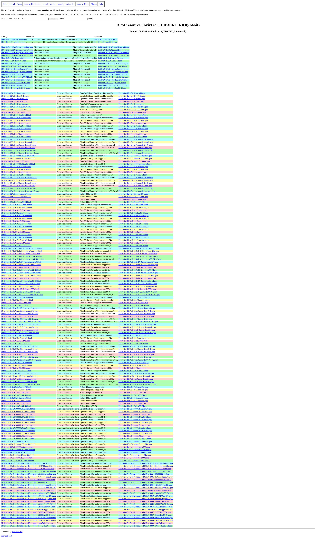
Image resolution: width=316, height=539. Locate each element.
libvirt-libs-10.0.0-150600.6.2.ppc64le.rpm (135, 444)
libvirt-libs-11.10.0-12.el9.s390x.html (15, 341)
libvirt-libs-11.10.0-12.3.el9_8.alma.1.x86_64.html (21, 270)
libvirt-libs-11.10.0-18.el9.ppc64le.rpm (133, 207)
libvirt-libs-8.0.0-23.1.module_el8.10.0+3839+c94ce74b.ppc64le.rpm (145, 520)
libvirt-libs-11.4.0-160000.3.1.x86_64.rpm (134, 428)
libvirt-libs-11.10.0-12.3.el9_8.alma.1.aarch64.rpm (138, 262)
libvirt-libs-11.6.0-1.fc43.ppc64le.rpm (133, 401)
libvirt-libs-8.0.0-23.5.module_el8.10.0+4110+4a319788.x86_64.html (28, 471)
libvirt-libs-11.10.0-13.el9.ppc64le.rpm (133, 240)
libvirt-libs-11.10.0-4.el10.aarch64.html (16, 363)
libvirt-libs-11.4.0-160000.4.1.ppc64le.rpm (135, 411)
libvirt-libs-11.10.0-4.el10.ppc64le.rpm (133, 365)
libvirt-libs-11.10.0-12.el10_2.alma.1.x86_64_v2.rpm (139, 294)
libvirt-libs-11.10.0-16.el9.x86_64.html (16, 224)
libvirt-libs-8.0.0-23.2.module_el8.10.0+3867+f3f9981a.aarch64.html (28, 507)
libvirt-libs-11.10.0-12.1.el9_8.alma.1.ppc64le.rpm (138, 275)
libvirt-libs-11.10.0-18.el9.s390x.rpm (132, 210)
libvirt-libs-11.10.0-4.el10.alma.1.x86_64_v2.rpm (137, 384)
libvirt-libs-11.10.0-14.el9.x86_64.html (16, 235)
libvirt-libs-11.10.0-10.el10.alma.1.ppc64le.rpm (136, 349)
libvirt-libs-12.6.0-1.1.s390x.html (14, 101)
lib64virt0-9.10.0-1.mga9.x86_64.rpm (112, 66)
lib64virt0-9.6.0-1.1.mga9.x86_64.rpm (113, 77)
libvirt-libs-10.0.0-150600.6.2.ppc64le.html (18, 444)
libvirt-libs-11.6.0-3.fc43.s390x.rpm (132, 392)
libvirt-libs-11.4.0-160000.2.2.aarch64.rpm (135, 431)
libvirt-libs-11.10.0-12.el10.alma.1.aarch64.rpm (136, 308)
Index (5, 4)
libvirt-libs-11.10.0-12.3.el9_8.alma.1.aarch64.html (21, 262)
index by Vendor (49, 4)
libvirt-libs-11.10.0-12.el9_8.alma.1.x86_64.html (20, 333)
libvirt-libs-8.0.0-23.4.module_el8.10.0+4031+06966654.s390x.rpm (144, 480)
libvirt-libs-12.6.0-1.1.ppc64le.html (15, 96)
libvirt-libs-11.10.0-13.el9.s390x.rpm (132, 243)
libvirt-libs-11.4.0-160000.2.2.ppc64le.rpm (135, 433)
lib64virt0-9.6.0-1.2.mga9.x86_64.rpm (113, 72)
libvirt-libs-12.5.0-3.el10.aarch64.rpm (133, 118)
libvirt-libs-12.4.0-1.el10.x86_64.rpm (132, 175)
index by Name (83, 4)
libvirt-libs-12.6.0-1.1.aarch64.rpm (131, 93)
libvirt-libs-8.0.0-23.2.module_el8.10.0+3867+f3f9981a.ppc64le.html (28, 509)
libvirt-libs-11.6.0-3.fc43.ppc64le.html (16, 390)
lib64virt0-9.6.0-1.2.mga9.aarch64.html (16, 69)
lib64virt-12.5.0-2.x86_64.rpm (105, 42)
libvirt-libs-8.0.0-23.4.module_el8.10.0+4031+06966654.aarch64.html (28, 474)
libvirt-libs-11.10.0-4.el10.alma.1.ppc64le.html (19, 376)
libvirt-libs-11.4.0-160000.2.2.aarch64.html (18, 431)
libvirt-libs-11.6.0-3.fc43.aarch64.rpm (133, 387)
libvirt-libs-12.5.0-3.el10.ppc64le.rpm (133, 120)
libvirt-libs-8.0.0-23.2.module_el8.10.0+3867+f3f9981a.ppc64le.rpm (145, 509)
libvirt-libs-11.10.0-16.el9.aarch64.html (16, 216)
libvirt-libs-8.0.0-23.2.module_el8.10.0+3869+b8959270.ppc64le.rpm (145, 499)
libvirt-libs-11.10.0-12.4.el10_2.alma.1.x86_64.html (21, 256)
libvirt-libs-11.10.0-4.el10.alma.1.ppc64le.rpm (136, 376)
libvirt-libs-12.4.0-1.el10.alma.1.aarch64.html (19, 177)
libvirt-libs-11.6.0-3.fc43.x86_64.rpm (132, 395)
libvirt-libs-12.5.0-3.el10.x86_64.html (16, 126)
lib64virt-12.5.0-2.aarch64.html (13, 39)
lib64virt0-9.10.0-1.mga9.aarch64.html (16, 63)
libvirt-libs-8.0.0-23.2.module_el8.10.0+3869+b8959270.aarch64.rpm (145, 496)
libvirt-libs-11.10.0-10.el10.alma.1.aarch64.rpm (136, 346)
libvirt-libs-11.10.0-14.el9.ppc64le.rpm (133, 229)
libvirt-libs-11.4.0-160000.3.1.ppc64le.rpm (135, 422)
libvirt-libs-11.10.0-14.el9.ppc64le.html (16, 229)
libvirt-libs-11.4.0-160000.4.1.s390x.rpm (134, 414)
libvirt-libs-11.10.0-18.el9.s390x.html (15, 210)
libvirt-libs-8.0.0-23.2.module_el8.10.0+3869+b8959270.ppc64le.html (28, 499)
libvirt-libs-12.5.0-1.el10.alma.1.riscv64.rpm (135, 145)
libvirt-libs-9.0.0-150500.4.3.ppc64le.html (17, 455)
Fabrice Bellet (6, 536)
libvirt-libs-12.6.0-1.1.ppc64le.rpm (131, 96)
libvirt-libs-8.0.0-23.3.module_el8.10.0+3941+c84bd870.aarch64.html (28, 485)
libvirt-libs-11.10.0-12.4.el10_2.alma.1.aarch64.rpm (138, 248)
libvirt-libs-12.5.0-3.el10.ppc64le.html (16, 120)
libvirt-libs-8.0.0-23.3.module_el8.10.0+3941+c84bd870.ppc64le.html (28, 488)
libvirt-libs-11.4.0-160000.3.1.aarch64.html (18, 420)
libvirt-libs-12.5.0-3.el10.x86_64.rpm (132, 126)
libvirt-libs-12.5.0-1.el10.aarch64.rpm (133, 129)
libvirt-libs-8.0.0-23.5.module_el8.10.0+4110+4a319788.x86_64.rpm (145, 471)
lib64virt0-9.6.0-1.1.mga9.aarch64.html (16, 74)
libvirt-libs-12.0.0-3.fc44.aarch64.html (16, 194)
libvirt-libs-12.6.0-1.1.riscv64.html (14, 99)
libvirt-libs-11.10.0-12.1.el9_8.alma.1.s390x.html (20, 278)
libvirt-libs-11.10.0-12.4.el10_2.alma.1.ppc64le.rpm (138, 251)
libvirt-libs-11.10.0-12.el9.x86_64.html (16, 343)
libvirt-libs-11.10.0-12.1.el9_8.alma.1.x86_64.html (21, 281)
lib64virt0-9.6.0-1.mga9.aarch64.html (15, 80)
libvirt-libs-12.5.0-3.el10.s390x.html (15, 123)
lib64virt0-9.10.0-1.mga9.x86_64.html (16, 66)
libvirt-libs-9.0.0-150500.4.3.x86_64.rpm (134, 460)
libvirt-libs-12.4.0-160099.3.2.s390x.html (17, 161)
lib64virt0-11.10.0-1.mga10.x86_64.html (17, 55)
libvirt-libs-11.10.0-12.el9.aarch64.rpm (133, 335)
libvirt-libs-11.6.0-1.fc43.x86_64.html (16, 406)
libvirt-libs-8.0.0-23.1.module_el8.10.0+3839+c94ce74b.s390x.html (27, 523)
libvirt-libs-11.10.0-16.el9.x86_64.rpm (133, 224)
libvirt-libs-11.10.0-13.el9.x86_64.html (16, 246)
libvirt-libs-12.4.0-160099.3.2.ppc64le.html (18, 158)
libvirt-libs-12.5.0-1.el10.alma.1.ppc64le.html (19, 142)
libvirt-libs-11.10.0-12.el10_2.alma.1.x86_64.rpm (137, 292)
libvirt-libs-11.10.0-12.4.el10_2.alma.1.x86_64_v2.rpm (139, 259)
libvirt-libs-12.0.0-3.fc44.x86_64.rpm (133, 202)
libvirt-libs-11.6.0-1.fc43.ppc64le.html (16, 401)
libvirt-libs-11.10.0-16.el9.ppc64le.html (16, 218)
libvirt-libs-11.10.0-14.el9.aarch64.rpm (133, 226)
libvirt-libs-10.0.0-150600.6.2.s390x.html (17, 447)
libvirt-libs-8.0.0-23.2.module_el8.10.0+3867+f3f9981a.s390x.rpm (144, 512)
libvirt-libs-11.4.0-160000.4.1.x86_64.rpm (134, 417)
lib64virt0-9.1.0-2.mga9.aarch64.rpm (112, 85)
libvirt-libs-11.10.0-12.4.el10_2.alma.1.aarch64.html (21, 248)
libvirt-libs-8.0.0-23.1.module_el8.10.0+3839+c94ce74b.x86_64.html (28, 526)
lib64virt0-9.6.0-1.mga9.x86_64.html (15, 83)
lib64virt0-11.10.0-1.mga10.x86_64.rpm (113, 55)
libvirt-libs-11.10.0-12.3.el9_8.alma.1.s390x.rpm (137, 267)
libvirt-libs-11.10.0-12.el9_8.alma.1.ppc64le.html (20, 327)
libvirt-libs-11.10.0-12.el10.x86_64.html (16, 305)
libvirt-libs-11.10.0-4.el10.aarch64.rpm (133, 363)
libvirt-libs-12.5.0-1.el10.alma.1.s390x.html (18, 148)
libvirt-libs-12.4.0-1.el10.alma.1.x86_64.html (18, 188)
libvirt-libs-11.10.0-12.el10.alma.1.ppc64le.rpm (136, 311)
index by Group (16, 4)
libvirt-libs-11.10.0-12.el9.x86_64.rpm (133, 343)
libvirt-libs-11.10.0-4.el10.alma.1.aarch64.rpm (136, 373)
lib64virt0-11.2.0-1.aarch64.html (14, 58)
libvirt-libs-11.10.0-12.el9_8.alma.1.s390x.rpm (136, 330)
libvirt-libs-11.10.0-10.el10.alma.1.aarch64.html (19, 346)
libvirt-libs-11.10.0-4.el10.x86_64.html (16, 371)
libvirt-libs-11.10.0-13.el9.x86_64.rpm (133, 246)
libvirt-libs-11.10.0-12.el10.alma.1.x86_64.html (19, 319)
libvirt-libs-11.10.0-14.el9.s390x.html (15, 232)
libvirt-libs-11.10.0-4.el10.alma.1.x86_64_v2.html (20, 384)
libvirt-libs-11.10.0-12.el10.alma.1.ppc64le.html (19, 311)
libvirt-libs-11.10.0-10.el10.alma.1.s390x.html (19, 354)
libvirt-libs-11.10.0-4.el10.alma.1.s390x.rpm (135, 379)
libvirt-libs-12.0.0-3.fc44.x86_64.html (16, 202)
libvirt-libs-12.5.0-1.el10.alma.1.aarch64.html (19, 139)
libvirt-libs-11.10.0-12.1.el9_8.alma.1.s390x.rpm (137, 278)
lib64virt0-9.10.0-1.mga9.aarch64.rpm (113, 63)
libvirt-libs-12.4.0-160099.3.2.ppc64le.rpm (135, 158)
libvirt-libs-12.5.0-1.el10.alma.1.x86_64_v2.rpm (137, 153)
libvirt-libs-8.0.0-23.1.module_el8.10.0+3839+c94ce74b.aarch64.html (28, 518)
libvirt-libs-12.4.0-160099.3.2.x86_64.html (18, 164)
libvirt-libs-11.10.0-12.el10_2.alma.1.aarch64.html (20, 284)
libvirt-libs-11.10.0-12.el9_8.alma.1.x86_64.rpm (137, 333)
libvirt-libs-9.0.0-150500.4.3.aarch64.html (17, 452)
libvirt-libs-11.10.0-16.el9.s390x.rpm (132, 221)
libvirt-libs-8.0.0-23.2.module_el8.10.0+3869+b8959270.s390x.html (28, 501)
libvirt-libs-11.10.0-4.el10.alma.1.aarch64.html (19, 373)
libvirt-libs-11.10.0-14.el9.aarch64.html (16, 226)
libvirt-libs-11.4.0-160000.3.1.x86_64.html (18, 428)
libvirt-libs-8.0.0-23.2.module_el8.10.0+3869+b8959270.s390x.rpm (144, 501)
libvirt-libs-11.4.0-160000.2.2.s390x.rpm (134, 436)
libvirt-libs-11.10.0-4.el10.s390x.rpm (132, 368)
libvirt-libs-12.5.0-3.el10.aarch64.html (16, 118)
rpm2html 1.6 (17, 532)
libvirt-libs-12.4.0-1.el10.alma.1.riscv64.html (18, 183)
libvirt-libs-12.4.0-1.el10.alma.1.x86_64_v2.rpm (137, 191)
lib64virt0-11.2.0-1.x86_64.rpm (110, 61)
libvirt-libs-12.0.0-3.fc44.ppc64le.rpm (133, 197)
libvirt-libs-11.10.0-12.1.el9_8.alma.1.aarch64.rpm (138, 273)
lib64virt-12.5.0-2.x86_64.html (13, 42)
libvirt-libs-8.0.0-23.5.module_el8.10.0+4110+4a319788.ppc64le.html (28, 466)
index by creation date (66, 4)
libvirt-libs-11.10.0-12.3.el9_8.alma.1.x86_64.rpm (137, 270)
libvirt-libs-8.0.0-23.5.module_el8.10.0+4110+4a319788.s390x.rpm (144, 469)
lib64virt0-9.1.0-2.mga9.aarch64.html (15, 85)
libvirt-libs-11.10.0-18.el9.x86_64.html (16, 213)
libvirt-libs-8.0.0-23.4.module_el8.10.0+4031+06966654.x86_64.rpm (145, 482)
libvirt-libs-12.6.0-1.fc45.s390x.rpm (132, 112)
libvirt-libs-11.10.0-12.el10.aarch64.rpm (133, 297)
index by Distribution (32, 4)
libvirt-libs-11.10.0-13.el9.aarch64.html (16, 237)
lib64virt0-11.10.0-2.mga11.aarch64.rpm (113, 47)
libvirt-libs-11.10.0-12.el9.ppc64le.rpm (133, 338)
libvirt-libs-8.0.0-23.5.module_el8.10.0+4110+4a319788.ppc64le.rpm (145, 466)
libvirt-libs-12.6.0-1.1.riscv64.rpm (131, 99)
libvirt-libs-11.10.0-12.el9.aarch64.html (16, 335)
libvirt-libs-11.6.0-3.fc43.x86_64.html (16, 395)
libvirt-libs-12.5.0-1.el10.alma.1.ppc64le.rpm (135, 142)
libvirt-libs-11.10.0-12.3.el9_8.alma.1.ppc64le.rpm (138, 265)
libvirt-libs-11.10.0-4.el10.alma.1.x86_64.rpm (136, 382)
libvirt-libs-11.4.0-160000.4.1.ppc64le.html (18, 411)
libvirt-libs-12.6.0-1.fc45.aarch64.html (16, 107)
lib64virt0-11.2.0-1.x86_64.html (13, 61)
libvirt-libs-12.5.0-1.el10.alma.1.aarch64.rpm (135, 139)
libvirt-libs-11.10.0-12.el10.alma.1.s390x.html (19, 316)
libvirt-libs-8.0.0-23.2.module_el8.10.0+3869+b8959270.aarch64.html (28, 496)
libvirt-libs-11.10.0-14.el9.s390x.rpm (132, 232)
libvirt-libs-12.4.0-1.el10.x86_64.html (16, 175)
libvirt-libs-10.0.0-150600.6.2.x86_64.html (18, 450)
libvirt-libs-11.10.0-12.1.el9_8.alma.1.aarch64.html (21, 273)
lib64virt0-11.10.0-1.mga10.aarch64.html (17, 53)
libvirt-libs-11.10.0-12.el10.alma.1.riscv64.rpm (136, 314)
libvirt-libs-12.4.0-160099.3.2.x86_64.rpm (134, 164)
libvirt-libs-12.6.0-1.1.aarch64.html (15, 93)
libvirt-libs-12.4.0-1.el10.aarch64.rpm (133, 167)
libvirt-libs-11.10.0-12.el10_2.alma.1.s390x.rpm (137, 289)
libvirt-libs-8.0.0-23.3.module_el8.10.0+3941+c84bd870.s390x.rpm (144, 490)
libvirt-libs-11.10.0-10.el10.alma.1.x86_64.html (19, 357)
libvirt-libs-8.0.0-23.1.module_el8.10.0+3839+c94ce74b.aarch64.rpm (145, 518)
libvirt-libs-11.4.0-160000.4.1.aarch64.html (18, 409)
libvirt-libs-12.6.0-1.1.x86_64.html (14, 104)
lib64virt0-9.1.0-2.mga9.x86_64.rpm (112, 88)
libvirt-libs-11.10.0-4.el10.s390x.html (15, 368)
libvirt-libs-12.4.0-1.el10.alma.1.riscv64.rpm (135, 183)
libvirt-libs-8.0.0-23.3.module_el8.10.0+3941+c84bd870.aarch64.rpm (145, 485)
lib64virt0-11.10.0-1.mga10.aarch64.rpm (113, 53)
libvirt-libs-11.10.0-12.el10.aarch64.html (17, 297)
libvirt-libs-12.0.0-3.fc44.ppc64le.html (16, 197)
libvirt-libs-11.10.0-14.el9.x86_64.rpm (133, 235)
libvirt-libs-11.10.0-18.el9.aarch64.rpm (133, 205)
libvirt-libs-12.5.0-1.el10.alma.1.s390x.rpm (135, 148)
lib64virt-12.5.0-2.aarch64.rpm (105, 39)
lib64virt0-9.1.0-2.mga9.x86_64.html (15, 88)
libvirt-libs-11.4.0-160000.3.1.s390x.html (17, 425)
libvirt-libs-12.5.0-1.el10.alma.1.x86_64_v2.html (20, 153)
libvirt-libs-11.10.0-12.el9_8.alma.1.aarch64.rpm (137, 324)
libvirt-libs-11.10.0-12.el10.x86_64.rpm (133, 305)
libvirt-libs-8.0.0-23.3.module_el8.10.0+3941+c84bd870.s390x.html (28, 490)
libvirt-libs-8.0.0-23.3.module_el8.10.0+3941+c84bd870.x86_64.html (28, 493)
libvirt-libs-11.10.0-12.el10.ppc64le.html (17, 300)
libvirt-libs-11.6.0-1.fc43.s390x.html (15, 403)
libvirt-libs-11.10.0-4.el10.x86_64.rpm (133, 371)
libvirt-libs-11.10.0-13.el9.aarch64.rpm (133, 237)
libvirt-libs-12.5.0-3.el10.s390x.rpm (132, 123)
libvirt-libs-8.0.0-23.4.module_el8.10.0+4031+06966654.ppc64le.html (28, 477)
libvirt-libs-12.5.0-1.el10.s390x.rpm (132, 134)
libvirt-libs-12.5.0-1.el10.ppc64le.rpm (133, 131)
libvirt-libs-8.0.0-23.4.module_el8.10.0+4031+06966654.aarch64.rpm (145, 474)
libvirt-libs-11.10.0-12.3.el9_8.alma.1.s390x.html (20, 267)
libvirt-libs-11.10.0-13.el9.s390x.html (15, 243)
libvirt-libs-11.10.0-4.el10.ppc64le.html (16, 365)
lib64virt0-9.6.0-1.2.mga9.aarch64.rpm (113, 69)
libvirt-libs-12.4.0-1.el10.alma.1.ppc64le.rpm (135, 180)
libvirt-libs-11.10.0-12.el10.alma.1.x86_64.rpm (136, 319)
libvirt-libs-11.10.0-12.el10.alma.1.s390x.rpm (136, 316)
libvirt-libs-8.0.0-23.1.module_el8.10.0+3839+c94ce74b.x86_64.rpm (145, 526)
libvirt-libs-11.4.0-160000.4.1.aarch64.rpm (135, 409)
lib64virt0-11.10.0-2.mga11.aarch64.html (17, 47)
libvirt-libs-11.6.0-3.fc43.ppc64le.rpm (133, 390)
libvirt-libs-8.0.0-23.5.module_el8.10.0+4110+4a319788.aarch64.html (28, 463)
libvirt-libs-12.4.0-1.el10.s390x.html (15, 172)
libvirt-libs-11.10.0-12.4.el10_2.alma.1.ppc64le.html (21, 251)
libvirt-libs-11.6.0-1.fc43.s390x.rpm (132, 403)
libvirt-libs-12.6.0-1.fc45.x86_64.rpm (133, 115)
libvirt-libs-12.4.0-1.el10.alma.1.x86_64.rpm (135, 188)
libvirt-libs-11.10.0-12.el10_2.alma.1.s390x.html (20, 289)
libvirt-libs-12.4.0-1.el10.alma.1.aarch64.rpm (135, 177)
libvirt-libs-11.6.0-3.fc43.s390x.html (15, 392)
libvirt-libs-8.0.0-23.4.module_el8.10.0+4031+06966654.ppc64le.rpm (145, 477)
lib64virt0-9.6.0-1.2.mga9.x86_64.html (16, 72)
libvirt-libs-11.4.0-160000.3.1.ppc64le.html (18, 422)
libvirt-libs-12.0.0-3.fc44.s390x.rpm (132, 199)
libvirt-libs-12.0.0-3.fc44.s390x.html (15, 199)
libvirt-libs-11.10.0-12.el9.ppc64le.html (16, 338)
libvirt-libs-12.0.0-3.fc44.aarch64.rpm (133, 194)
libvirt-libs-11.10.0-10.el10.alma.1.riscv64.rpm (136, 352)
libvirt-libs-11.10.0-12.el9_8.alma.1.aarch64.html (20, 324)
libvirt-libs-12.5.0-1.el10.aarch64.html (16, 129)
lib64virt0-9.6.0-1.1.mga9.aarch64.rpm (113, 74)
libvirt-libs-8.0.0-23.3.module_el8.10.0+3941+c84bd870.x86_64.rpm (145, 493)
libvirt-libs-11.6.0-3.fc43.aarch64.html (16, 387)
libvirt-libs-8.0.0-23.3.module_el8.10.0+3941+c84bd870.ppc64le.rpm (145, 488)
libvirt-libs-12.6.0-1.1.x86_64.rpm (131, 104)
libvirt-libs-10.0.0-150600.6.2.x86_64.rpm (134, 450)
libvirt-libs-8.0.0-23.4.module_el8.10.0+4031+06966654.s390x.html (28, 480)
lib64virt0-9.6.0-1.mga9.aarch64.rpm (112, 80)
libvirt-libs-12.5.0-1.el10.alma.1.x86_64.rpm (135, 150)
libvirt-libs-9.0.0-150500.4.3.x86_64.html (17, 460)
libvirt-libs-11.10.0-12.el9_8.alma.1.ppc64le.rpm (137, 327)
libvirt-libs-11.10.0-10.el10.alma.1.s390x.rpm (136, 354)
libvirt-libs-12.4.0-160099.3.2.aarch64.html (18, 156)
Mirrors (94, 4)
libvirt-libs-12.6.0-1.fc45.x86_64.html (16, 115)
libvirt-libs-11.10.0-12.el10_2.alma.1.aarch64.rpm (137, 284)
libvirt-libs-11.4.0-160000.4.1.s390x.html (17, 414)
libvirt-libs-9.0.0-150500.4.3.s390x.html (16, 458)
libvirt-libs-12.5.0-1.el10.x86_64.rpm (132, 137)
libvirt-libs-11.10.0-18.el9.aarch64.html (16, 205)
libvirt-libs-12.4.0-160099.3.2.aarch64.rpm (135, 156)
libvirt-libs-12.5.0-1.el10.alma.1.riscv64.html (18, 145)
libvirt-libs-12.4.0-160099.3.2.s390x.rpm (134, 161)
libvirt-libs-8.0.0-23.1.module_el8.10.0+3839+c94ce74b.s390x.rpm (144, 523)
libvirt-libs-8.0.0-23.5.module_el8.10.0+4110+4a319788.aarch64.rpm (145, 463)
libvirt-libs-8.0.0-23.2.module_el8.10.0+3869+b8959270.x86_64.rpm (145, 504)
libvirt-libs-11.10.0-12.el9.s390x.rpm (132, 341)
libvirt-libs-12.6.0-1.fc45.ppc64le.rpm (133, 109)
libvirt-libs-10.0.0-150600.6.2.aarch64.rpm (135, 441)
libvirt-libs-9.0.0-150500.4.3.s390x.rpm (133, 458)
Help (101, 4)
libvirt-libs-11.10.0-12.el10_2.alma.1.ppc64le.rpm (137, 286)
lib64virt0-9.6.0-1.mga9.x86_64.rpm (112, 83)
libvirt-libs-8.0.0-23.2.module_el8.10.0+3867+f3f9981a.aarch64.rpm (145, 507)
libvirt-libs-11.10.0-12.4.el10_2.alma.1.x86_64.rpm (138, 256)
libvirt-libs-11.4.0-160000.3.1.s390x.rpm (134, 425)
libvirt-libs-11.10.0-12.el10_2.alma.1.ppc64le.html (20, 286)
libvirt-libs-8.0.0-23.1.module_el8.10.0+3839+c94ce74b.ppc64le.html (28, 520)
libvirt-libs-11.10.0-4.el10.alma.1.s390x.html (18, 379)
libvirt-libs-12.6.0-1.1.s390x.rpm (131, 101)
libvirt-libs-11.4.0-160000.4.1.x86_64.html (18, 417)
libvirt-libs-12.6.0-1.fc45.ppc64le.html (16, 109)
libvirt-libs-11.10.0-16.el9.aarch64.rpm (133, 216)
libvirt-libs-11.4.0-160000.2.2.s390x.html (17, 436)
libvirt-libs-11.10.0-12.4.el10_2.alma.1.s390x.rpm (137, 254)
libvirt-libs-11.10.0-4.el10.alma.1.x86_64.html (19, 382)
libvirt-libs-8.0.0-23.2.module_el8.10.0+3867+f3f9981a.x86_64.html (28, 515)
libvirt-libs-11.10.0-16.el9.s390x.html (15, 221)
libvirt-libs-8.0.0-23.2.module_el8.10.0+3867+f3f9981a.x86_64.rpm (145, 515)
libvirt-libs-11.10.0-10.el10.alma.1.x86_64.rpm (136, 357)
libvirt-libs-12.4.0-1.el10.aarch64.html (16, 167)
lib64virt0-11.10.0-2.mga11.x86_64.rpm (113, 50)
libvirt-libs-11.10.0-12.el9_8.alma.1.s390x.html (19, 330)
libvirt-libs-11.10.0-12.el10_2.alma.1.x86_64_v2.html (22, 294)
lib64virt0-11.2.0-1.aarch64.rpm (110, 58)
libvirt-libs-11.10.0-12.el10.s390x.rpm (133, 303)
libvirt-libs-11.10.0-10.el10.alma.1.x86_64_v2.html (21, 360)
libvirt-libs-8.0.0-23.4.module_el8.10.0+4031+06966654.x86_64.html (28, 482)
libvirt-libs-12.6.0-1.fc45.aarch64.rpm (133, 107)
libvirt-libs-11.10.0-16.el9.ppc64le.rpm (133, 218)
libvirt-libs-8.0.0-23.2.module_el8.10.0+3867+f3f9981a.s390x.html (27, 512)
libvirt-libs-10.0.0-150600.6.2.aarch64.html (18, 441)
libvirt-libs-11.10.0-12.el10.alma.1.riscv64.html (19, 314)
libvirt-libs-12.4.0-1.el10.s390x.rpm (132, 172)
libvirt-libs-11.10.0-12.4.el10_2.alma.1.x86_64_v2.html (23, 259)
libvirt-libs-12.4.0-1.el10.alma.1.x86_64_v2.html (20, 191)
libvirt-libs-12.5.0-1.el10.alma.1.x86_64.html (18, 150)
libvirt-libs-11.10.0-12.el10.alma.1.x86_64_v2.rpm (138, 322)
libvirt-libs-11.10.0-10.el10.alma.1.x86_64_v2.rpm (138, 360)
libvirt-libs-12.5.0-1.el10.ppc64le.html (16, 131)
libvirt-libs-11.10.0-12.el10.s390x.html (16, 303)
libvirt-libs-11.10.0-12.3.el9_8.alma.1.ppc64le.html (21, 265)
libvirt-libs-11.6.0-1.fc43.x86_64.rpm (132, 406)
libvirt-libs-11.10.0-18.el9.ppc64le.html (16, 207)
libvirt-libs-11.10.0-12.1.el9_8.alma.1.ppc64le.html (21, 275)
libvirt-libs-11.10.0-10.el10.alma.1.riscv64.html (19, 352)
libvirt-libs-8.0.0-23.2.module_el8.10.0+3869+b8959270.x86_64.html (28, 504)
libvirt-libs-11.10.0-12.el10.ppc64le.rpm (133, 300)
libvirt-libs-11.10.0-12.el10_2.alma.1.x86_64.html (20, 292)
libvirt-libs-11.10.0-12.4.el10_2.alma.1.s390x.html (20, 254)
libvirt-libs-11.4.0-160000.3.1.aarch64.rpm (135, 420)
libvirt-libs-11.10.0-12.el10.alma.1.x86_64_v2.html (21, 322)
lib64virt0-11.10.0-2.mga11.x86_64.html (17, 50)
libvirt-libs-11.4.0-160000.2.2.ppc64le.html (18, 433)
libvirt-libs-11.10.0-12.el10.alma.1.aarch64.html (19, 308)
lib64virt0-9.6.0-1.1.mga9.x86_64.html (16, 77)
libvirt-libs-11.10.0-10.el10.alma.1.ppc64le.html (19, 349)
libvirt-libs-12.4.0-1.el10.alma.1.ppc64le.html (19, 180)
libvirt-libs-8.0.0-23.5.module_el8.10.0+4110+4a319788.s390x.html (27, 469)
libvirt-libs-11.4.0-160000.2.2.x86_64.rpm (134, 439)
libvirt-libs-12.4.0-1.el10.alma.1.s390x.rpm (135, 186)
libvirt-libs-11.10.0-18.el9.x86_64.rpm (133, 213)
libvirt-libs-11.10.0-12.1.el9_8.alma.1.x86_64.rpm (137, 281)
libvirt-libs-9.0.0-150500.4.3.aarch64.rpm (134, 452)
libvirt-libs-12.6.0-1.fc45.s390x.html (15, 112)
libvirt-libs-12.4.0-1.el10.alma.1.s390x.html (18, 186)
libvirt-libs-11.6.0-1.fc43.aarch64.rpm (133, 398)
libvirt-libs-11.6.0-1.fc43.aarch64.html (16, 398)
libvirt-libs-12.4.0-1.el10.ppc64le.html (16, 169)
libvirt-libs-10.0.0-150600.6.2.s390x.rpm (134, 447)
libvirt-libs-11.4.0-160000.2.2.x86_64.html (18, 439)
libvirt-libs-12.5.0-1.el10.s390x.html (15, 134)
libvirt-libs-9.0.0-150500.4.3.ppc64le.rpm (134, 455)
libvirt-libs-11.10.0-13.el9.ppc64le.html (16, 240)
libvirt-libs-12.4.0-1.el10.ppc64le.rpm (133, 169)
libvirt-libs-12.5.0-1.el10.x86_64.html (16, 137)
